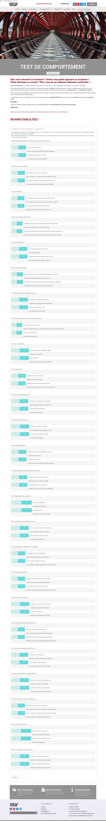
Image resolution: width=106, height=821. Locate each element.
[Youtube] (77, 4)
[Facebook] (74, 4)
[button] (92, 4)
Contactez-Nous (82, 790)
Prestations (73, 804)
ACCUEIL (17, 9)
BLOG (73, 9)
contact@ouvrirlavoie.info (44, 3)
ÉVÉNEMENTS (58, 9)
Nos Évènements (25, 790)
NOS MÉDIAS (67, 9)
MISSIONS (24, 9)
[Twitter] (84, 4)
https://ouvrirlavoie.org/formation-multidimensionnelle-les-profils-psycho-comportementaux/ (44, 112)
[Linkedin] (81, 4)
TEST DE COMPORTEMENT (84, 9)
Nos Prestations (53, 790)
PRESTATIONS (32, 9)
